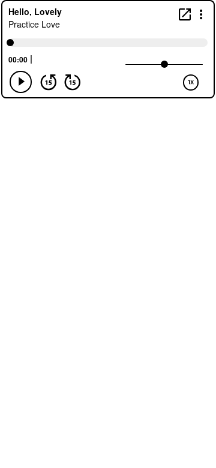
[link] (185, 14)
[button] (201, 13)
